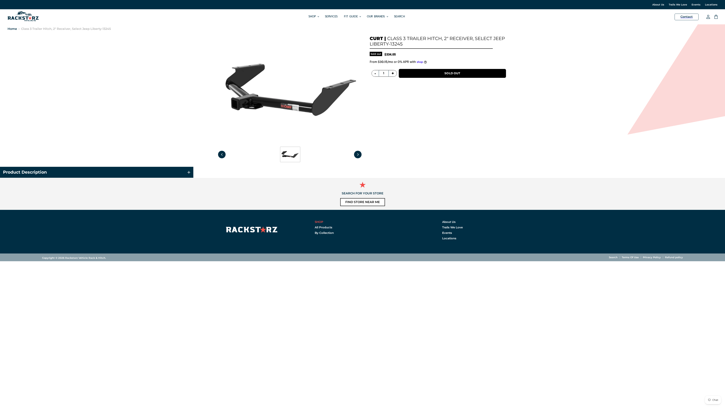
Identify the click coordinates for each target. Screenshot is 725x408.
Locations (711, 4)
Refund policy (674, 257)
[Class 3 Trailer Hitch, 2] (290, 154)
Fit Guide (351, 16)
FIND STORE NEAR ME (362, 202)
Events (696, 4)
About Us (658, 4)
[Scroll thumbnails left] (222, 154)
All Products (323, 227)
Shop (313, 16)
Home (12, 29)
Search (399, 16)
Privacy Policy (652, 257)
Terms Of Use (630, 257)
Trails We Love (678, 4)
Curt (376, 38)
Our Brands (376, 16)
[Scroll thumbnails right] (358, 154)
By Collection (324, 233)
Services (331, 16)
